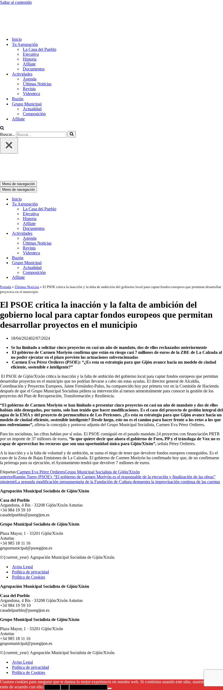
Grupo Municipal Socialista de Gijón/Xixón (102, 426)
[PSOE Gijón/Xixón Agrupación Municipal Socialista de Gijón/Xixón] (19, 7)
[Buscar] (2, 106)
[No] (109, 643)
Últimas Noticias (37, 61)
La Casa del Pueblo (39, 26)
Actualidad (32, 86)
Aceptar (52, 642)
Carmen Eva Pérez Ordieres (41, 426)
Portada (5, 242)
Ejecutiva (31, 31)
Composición (34, 91)
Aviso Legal (22, 521)
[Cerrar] (9, 123)
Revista (29, 66)
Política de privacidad (30, 526)
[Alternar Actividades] (95, 188)
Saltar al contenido (16, 2)
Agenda (29, 56)
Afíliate (29, 41)
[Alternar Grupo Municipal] (95, 218)
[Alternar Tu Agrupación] (95, 159)
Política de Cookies (28, 532)
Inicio (17, 16)
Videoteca (31, 71)
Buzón (17, 76)
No (65, 642)
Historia (29, 36)
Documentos (34, 46)
